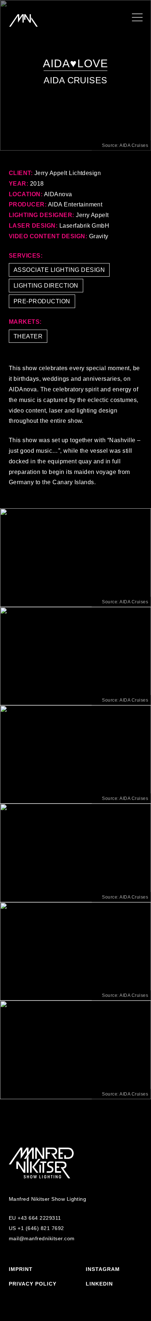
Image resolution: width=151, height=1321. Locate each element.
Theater (28, 336)
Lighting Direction (46, 285)
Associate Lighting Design (59, 270)
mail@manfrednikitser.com (42, 1238)
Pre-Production (42, 301)
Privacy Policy (32, 1284)
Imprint (21, 1269)
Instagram (103, 1269)
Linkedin (99, 1284)
